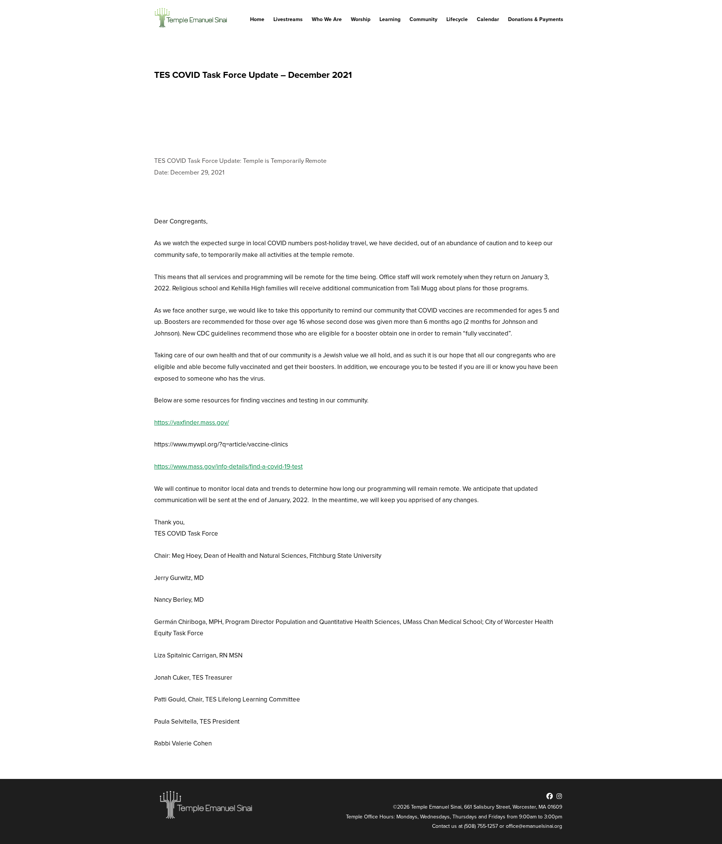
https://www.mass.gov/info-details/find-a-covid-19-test (228, 466)
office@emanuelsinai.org (534, 826)
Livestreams (288, 19)
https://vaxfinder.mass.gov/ (191, 422)
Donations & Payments (535, 19)
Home (257, 19)
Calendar (488, 19)
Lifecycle (457, 19)
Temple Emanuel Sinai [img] (191, 18)
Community (423, 19)
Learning (389, 19)
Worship (360, 19)
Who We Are (327, 19)
